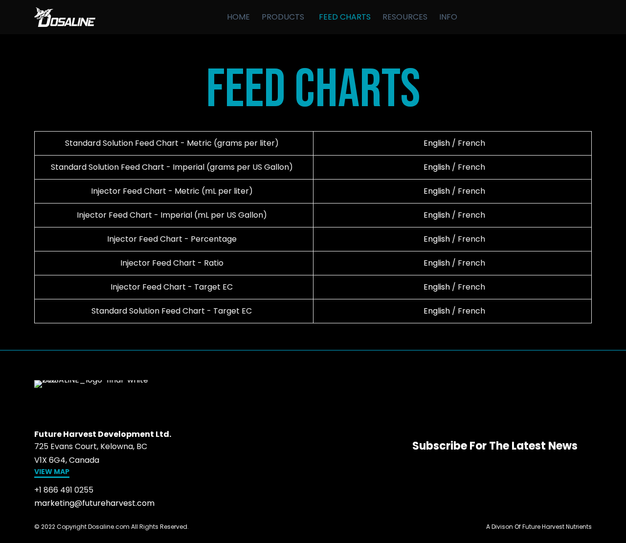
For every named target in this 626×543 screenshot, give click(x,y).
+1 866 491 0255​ (63, 490)
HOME (238, 17)
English (437, 143)
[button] (51, 473)
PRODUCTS (283, 17)
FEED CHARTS (345, 17)
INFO (448, 17)
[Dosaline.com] (64, 17)
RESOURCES (404, 17)
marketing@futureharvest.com (94, 503)
